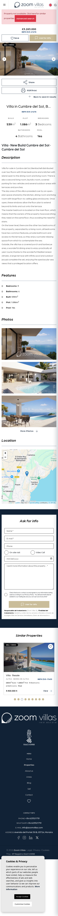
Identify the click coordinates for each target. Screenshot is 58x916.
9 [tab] (43, 699)
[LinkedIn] (30, 837)
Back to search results (44, 97)
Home (29, 759)
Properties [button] (29, 765)
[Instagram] (24, 837)
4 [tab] (25, 699)
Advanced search (25, 18)
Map (8, 854)
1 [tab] (15, 699)
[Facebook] (18, 837)
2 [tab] (18, 699)
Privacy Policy (29, 594)
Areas (29, 777)
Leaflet (17, 503)
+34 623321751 (32, 818)
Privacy (36, 850)
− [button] (5, 457)
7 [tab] (36, 699)
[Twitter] (37, 837)
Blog (29, 783)
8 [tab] (39, 699)
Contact (29, 795)
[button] (29, 82)
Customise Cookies (22, 904)
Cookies (45, 850)
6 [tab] (32, 699)
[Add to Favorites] (50, 646)
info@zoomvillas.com (32, 827)
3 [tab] (22, 699)
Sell (29, 789)
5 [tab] (29, 699)
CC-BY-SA (51, 503)
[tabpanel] (29, 669)
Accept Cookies (22, 896)
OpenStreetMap (34, 503)
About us (29, 771)
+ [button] (5, 453)
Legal (29, 850)
